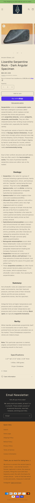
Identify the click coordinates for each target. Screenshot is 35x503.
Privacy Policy (8, 446)
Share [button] (5, 371)
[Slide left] (14, 53)
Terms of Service (9, 450)
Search (6, 429)
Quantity (3, 83)
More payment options (17, 103)
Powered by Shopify (23, 499)
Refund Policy (8, 441)
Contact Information (10, 454)
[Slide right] (21, 53)
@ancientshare (16, 483)
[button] (2, 9)
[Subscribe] (29, 416)
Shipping (3, 75)
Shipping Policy (8, 437)
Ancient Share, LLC (15, 499)
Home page (7, 433)
